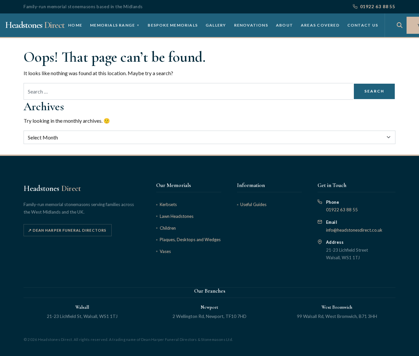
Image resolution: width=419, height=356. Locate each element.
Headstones (34, 25)
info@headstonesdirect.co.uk (354, 230)
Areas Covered (320, 24)
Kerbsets (168, 204)
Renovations (251, 24)
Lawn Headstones (176, 216)
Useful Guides (253, 204)
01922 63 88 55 (377, 6)
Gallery (216, 24)
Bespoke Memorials (173, 24)
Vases (165, 251)
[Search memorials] (400, 25)
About (284, 24)
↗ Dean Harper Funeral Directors (67, 230)
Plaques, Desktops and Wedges (190, 239)
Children (167, 228)
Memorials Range (115, 24)
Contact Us (362, 24)
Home (75, 24)
